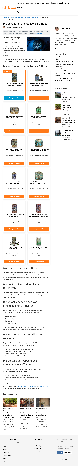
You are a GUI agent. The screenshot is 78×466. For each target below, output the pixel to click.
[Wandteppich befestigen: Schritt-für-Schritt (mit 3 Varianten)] (27, 406)
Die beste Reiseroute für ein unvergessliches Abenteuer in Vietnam (69, 95)
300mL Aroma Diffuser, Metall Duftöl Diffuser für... (39, 117)
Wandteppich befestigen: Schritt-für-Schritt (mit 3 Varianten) (69, 120)
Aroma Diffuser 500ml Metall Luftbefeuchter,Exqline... (39, 149)
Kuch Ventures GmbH (69, 456)
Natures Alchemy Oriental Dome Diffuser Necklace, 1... (38, 248)
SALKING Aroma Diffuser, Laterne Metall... (14, 149)
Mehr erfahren (38, 33)
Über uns (20, 7)
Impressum (6, 449)
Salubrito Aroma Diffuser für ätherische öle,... (14, 215)
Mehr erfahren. (67, 448)
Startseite (20, 3)
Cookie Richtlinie (7, 455)
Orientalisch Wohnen (63, 3)
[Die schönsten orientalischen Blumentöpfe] (43, 406)
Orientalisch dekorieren (31, 17)
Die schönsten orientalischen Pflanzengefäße (8, 415)
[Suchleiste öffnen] (18, 12)
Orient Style (39, 446)
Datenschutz (6, 452)
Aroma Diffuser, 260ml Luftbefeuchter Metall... (14, 182)
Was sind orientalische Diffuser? (65, 61)
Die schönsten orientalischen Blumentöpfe (41, 415)
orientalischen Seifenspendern (27, 386)
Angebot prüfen (15, 98)
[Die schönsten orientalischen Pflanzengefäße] (10, 406)
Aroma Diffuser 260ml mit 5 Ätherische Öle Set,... (38, 84)
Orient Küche (29, 3)
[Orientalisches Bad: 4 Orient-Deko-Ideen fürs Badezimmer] (58, 133)
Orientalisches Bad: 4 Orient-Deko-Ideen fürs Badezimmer (69, 133)
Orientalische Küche (39, 451)
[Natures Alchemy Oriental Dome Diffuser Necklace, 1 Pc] (38, 241)
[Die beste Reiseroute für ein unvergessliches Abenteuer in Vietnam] (58, 95)
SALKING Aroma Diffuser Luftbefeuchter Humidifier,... (14, 84)
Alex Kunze (65, 28)
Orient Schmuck (50, 3)
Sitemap (5, 446)
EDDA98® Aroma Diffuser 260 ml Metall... (14, 248)
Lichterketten (44, 386)
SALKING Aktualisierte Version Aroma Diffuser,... (38, 182)
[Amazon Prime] (22, 71)
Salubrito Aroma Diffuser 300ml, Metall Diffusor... (14, 117)
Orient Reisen (39, 3)
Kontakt (5, 458)
